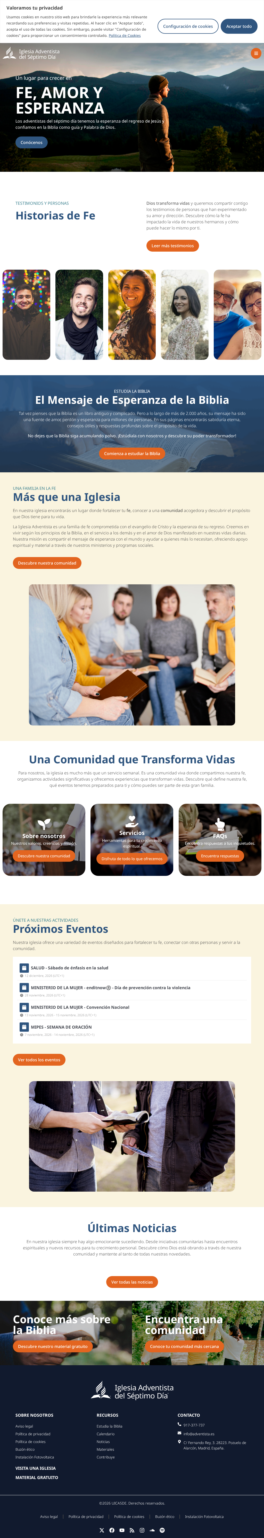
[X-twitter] (101, 1530)
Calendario (105, 1433)
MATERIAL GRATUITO (36, 1477)
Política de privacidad (32, 1433)
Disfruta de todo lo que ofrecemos (132, 858)
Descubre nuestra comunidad (44, 855)
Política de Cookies (125, 35)
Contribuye (106, 1457)
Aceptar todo (239, 26)
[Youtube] (122, 1530)
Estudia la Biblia (109, 1426)
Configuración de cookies (188, 26)
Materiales (105, 1449)
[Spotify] (162, 1530)
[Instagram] (142, 1530)
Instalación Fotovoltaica (34, 1457)
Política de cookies (30, 1441)
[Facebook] (111, 1530)
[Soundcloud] (152, 1530)
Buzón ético (25, 1449)
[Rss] (132, 1530)
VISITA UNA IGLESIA (35, 1468)
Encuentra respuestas (220, 855)
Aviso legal (24, 1426)
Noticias (103, 1441)
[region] (132, 21)
